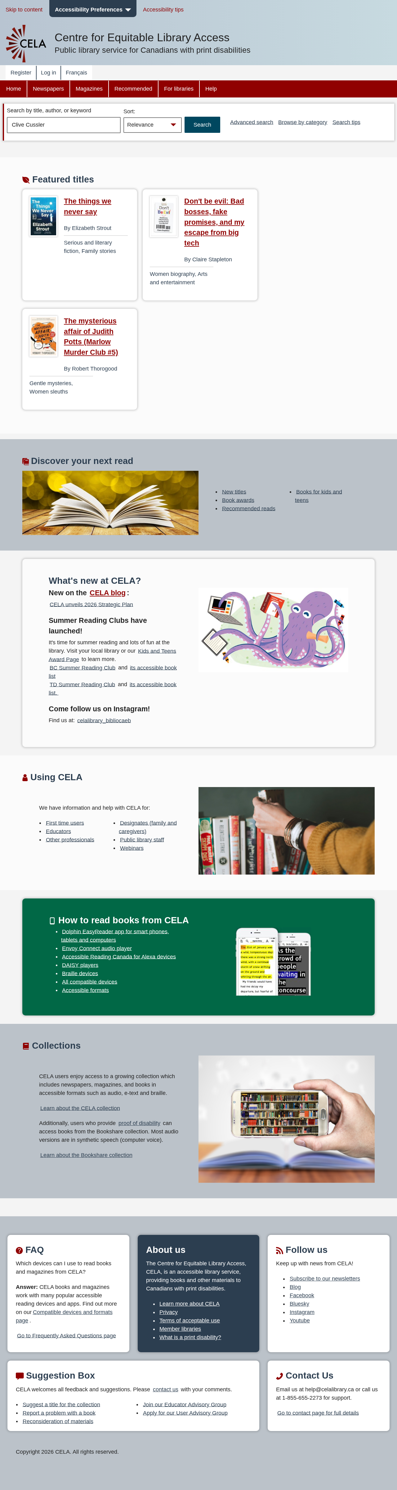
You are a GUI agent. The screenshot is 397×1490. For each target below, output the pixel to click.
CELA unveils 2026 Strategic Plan (91, 604)
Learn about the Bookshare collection (86, 1155)
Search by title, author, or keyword (49, 110)
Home (13, 89)
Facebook (302, 1295)
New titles (234, 491)
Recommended (133, 89)
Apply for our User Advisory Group (185, 1413)
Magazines (89, 89)
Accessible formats (85, 990)
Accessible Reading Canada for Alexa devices (119, 956)
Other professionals (70, 839)
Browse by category (302, 122)
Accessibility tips (163, 10)
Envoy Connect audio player (97, 948)
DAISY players (80, 965)
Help (211, 89)
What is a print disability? (190, 1337)
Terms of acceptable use (189, 1320)
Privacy (168, 1312)
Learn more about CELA (189, 1304)
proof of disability (139, 1123)
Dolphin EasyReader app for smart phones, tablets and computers (115, 935)
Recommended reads (248, 508)
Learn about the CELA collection (80, 1108)
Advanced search (251, 122)
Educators (58, 831)
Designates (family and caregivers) (148, 827)
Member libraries (180, 1329)
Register (21, 73)
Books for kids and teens (318, 495)
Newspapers (48, 89)
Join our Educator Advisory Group (184, 1404)
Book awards (238, 500)
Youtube (300, 1320)
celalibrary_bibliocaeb (104, 720)
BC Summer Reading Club (82, 667)
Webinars (132, 848)
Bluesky (299, 1304)
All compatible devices (89, 982)
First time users (65, 823)
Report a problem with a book (59, 1413)
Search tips (346, 122)
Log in (48, 73)
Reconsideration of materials (58, 1421)
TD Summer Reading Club (82, 684)
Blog (295, 1287)
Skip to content (24, 10)
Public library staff (142, 839)
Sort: (129, 111)
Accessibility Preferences (89, 10)
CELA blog (108, 593)
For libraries (179, 89)
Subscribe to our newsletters (325, 1279)
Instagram (302, 1312)
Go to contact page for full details (318, 1413)
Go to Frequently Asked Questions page (66, 1335)
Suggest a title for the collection (61, 1404)
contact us (165, 1389)
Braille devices (80, 973)
